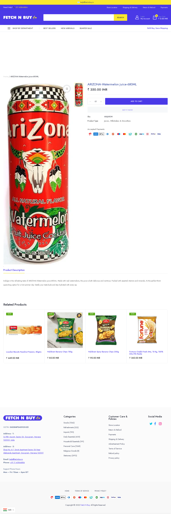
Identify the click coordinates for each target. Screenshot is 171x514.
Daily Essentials (72, 436)
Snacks (69, 422)
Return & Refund (149, 7)
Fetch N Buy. (85, 505)
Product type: (93, 121)
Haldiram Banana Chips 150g (59, 352)
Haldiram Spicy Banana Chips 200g (103, 352)
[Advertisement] (85, 52)
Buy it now (128, 110)
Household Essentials (74, 441)
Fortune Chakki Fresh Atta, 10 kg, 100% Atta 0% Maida (146, 353)
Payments (164, 7)
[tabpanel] (23, 336)
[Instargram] (160, 422)
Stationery (70, 455)
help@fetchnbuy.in (16, 459)
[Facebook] (156, 422)
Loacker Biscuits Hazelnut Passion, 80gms (23, 352)
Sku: (89, 117)
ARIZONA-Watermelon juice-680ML (112, 84)
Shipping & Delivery (130, 7)
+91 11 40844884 (17, 462)
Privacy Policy (100, 491)
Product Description (14, 270)
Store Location (112, 7)
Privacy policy (114, 458)
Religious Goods (71, 451)
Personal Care (72, 446)
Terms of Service (115, 448)
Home (5, 76)
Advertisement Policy (117, 444)
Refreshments (71, 427)
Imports (69, 432)
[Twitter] (151, 422)
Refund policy (114, 453)
